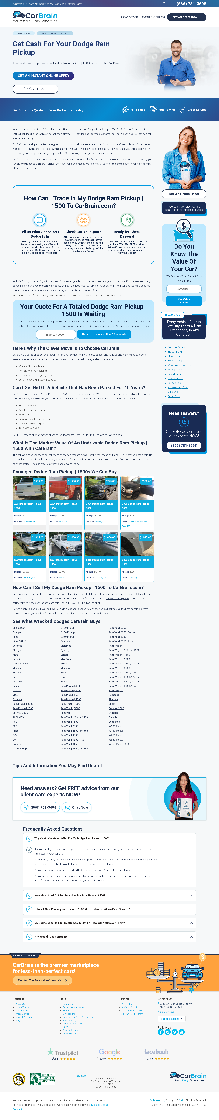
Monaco (65, 668)
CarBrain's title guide (117, 598)
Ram (15, 636)
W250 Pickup (116, 735)
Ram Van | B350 (117, 636)
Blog (18, 1020)
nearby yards (85, 876)
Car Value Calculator (184, 301)
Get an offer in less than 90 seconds (104, 334)
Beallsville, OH (29, 578)
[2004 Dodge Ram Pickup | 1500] (29, 499)
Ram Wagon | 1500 (119, 654)
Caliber (16, 685)
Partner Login (128, 1004)
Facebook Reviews (157, 1054)
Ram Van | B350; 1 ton (121, 641)
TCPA (65, 1027)
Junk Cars (173, 391)
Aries (15, 730)
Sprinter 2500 (20, 712)
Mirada (64, 663)
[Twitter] (175, 1032)
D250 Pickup (68, 632)
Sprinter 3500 (116, 708)
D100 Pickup (20, 748)
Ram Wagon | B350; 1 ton (123, 685)
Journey (17, 681)
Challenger (19, 627)
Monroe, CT (99, 522)
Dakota (17, 690)
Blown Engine (175, 356)
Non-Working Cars (178, 387)
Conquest (18, 744)
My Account (69, 1014)
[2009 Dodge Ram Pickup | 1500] (29, 555)
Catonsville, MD (29, 522)
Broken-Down (175, 351)
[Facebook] (161, 1032)
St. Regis (114, 712)
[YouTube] (182, 1032)
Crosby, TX (135, 578)
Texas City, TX (100, 578)
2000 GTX (18, 717)
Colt (15, 739)
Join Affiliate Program (132, 1014)
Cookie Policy (69, 1033)
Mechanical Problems (179, 365)
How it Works (22, 1007)
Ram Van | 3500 (69, 735)
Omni (64, 677)
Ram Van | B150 (69, 744)
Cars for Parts (175, 378)
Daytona (65, 641)
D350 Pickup (68, 636)
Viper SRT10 (19, 641)
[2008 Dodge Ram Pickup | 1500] (137, 555)
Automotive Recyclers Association (42, 1079)
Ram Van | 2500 (69, 726)
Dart (15, 677)
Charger (17, 650)
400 (15, 721)
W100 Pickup (116, 726)
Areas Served (129, 17)
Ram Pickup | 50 (69, 694)
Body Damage (175, 360)
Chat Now (80, 807)
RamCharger (116, 690)
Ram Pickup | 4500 (71, 690)
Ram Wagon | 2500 (119, 659)
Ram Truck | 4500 (70, 703)
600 (15, 726)
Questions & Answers (73, 1007)
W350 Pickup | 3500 (120, 744)
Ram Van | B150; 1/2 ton (74, 748)
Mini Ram (66, 659)
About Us (20, 1004)
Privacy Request (71, 1030)
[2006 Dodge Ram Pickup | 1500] (137, 499)
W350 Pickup (116, 739)
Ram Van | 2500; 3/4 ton (74, 730)
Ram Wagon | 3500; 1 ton (123, 672)
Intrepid (17, 659)
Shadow (113, 699)
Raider (64, 681)
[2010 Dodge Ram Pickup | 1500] (101, 555)
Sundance (114, 721)
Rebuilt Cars (174, 373)
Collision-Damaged (178, 347)
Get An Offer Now (184, 17)
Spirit (112, 703)
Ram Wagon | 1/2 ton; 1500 (124, 650)
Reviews (80, 1076)
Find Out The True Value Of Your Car (40, 980)
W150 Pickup (116, 730)
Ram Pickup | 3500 (23, 703)
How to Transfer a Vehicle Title (78, 1017)
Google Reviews (109, 1054)
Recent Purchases (153, 17)
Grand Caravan (21, 663)
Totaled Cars (175, 382)
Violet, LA (63, 522)
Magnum (17, 668)
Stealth (113, 717)
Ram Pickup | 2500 (23, 708)
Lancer (64, 654)
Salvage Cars (175, 369)
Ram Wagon (115, 645)
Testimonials (22, 1010)
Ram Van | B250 (117, 627)
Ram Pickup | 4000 (71, 685)
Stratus (17, 672)
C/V (15, 735)
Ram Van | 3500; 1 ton (73, 739)
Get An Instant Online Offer (43, 76)
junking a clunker (53, 880)
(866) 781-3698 (191, 3)
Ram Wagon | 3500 (119, 668)
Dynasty (65, 650)
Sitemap (67, 1010)
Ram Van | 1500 (69, 721)
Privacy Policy (69, 1020)
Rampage (114, 694)
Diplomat (66, 645)
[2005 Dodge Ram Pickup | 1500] (65, 499)
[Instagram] (168, 1032)
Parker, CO (63, 578)
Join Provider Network (132, 1010)
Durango (17, 645)
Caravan (17, 699)
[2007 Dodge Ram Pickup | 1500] (65, 555)
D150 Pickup (68, 627)
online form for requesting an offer (39, 243)
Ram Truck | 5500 (70, 708)
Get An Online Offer (184, 194)
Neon (63, 672)
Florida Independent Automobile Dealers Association (19, 1079)
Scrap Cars (174, 396)
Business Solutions (130, 1007)
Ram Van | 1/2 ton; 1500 (74, 717)
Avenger (17, 632)
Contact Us (68, 1004)
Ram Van (66, 712)
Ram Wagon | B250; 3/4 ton (124, 681)
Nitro (15, 654)
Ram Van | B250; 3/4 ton (122, 632)
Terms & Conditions (73, 1023)
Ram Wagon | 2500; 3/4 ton (124, 663)
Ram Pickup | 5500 (71, 699)
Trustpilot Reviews (62, 1054)
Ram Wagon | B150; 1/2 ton (124, 677)
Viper (15, 694)
